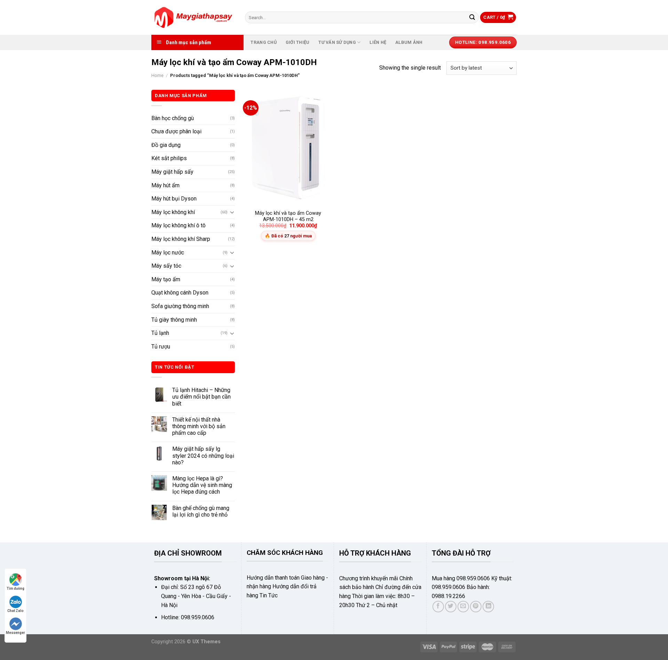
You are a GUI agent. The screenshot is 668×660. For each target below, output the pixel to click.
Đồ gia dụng (166, 145)
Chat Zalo (15, 611)
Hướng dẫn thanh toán (273, 577)
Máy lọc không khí (173, 212)
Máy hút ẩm (165, 185)
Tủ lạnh (160, 333)
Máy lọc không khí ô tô (178, 225)
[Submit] (472, 17)
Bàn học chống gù (172, 118)
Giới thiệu (298, 42)
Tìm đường (15, 588)
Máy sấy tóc (166, 265)
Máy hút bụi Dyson (174, 198)
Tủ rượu (160, 346)
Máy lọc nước (167, 252)
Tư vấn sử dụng (337, 42)
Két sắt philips (169, 158)
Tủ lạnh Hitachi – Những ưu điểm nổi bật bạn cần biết (201, 397)
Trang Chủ (263, 42)
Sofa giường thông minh (180, 306)
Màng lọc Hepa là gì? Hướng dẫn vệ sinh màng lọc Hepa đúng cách (202, 485)
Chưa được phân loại (176, 131)
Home (157, 75)
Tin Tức (269, 595)
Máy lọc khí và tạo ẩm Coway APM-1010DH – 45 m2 (288, 216)
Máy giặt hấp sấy (172, 171)
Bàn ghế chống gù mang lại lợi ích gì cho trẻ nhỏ (200, 511)
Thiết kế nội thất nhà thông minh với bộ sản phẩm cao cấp (198, 426)
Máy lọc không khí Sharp (180, 239)
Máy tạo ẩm (165, 279)
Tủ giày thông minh (174, 319)
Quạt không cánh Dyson (179, 292)
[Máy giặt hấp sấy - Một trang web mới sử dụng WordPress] (192, 17)
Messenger (15, 633)
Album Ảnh (408, 42)
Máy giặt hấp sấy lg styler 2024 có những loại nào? (203, 455)
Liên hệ (377, 42)
